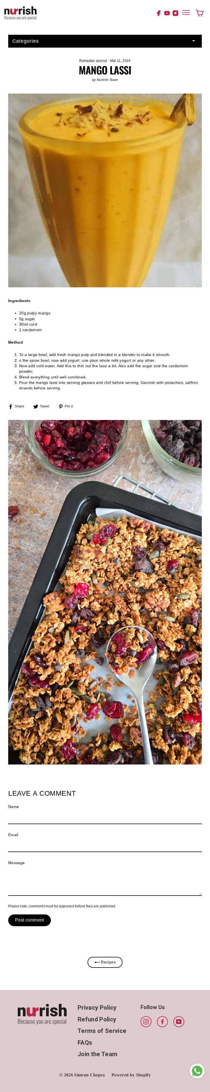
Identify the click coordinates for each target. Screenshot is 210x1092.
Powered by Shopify (131, 1075)
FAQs (85, 1042)
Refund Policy (97, 1019)
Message (16, 863)
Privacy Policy (97, 1007)
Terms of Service (102, 1030)
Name (13, 807)
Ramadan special (93, 61)
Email (13, 835)
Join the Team (97, 1054)
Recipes (108, 962)
